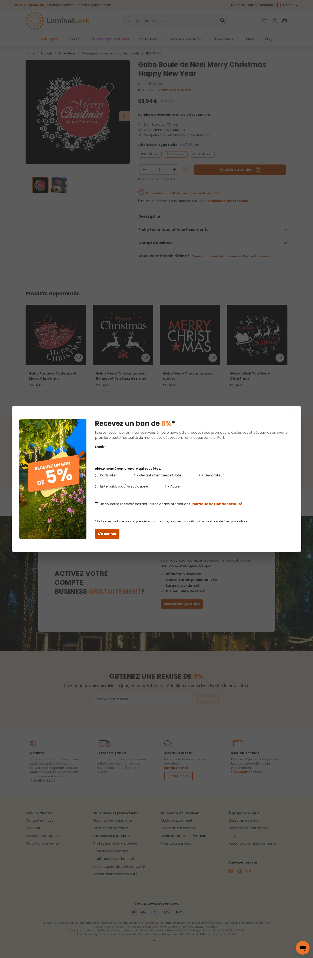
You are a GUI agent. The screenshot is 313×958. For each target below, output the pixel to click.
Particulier (108, 475)
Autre (175, 486)
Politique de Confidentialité (217, 504)
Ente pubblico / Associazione (124, 486)
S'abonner (107, 533)
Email (100, 447)
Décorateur (214, 475)
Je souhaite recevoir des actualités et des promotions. (171, 504)
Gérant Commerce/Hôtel (160, 475)
